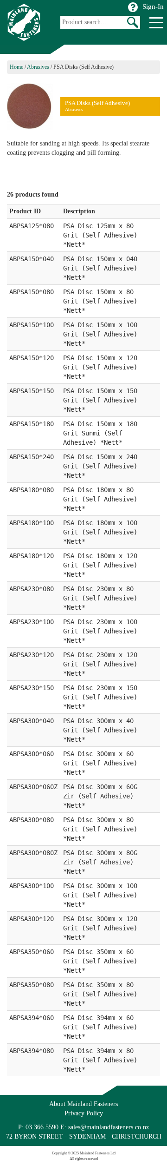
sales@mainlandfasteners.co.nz (108, 1127)
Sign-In (153, 6)
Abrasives (38, 67)
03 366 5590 (42, 1127)
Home (16, 67)
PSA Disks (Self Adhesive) (83, 67)
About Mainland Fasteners (83, 1103)
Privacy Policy (83, 1113)
